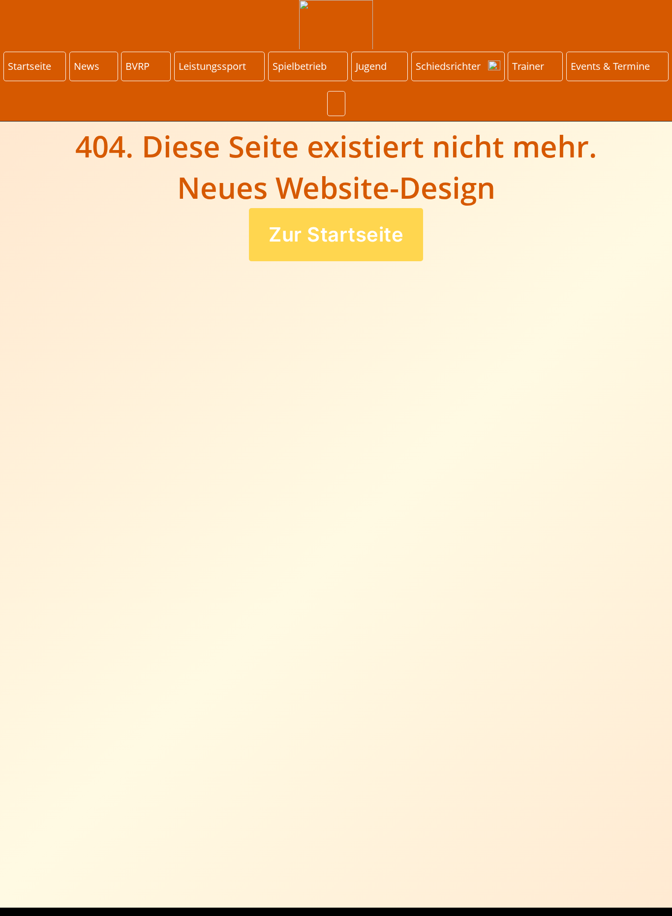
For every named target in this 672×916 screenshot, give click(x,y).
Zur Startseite (336, 234)
